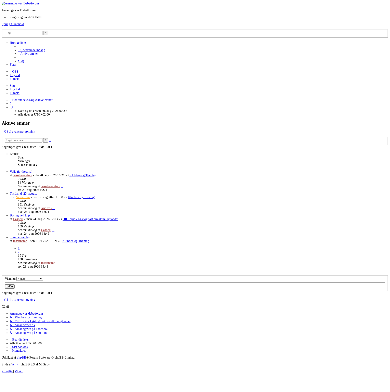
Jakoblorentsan (22, 175)
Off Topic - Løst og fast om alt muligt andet (90, 219)
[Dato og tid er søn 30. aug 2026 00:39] (11, 107)
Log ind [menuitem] (15, 75)
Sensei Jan (23, 197)
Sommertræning (20, 237)
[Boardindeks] (20, 3)
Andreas (46, 208)
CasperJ (18, 219)
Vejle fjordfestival (21, 171)
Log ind (15, 89)
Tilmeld (15, 93)
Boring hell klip (20, 215)
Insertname (20, 241)
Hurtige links (18, 42)
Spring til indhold (13, 24)
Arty (15, 364)
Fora (13, 64)
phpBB (21, 357)
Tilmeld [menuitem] (15, 78)
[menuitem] (31, 50)
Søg (12, 85)
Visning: (10, 278)
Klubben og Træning (82, 175)
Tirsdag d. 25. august (23, 193)
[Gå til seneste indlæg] (62, 186)
